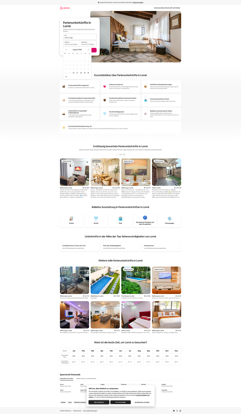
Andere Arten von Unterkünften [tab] (86, 378)
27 (77, 73)
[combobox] (80, 38)
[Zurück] (117, 154)
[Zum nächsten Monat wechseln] (88, 49)
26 (73, 73)
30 (88, 73)
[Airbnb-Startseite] (65, 8)
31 (66, 77)
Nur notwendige (121, 402)
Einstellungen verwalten (142, 402)
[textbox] (71, 44)
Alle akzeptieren (99, 402)
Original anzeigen (138, 2)
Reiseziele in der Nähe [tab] (66, 378)
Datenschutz (77, 411)
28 (81, 73)
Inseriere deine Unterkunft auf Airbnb (167, 8)
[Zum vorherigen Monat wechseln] (66, 49)
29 (84, 73)
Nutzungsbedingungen (90, 411)
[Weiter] (124, 154)
